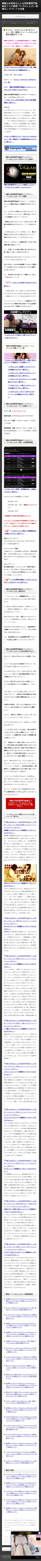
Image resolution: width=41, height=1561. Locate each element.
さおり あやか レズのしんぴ (20, 1530)
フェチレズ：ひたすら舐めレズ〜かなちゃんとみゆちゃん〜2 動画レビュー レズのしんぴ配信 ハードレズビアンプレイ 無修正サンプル (21, 1493)
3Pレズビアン (9, 1520)
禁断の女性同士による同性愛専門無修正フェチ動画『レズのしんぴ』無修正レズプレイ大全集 (20, 6)
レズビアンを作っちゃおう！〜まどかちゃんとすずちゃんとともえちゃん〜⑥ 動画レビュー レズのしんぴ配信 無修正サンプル (21, 1427)
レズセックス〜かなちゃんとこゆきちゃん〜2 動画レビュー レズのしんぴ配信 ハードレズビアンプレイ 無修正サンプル (21, 1358)
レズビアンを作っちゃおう (23, 1525)
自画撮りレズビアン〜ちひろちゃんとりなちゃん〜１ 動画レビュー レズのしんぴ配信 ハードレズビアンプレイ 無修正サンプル (21, 1300)
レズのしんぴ (11, 1525)
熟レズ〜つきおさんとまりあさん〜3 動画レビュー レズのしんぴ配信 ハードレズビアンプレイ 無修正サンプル (21, 1367)
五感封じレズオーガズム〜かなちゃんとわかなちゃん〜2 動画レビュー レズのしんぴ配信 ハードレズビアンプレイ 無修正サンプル (21, 1325)
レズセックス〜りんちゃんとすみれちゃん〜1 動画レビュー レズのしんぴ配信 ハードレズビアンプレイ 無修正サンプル (21, 1316)
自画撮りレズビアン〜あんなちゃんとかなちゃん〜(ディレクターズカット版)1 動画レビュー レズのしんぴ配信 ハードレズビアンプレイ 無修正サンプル (21, 1385)
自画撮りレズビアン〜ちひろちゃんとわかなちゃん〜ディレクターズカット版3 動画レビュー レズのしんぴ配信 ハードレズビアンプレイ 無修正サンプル (21, 1484)
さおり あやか (29, 1520)
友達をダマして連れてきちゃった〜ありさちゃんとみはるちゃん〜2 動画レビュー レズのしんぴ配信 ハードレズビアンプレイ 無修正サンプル (21, 1394)
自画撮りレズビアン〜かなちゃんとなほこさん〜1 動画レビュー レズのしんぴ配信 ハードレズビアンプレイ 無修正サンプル (21, 1409)
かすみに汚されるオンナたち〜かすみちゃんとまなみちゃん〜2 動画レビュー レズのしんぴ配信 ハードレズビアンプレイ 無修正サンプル (21, 1418)
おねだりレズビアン (19, 1520)
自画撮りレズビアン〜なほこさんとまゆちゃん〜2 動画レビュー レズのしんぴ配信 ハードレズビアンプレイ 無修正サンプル (21, 1445)
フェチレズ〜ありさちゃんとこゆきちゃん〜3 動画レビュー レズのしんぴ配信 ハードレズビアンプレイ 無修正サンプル (21, 1436)
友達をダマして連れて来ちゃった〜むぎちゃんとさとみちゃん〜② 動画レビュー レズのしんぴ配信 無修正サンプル (21, 1376)
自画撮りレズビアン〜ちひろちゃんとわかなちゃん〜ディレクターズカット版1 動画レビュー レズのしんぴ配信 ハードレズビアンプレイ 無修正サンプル (21, 1334)
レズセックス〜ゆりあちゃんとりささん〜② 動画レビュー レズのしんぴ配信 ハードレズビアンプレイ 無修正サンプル (21, 1454)
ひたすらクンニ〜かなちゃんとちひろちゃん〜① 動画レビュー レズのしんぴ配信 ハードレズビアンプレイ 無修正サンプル (21, 1350)
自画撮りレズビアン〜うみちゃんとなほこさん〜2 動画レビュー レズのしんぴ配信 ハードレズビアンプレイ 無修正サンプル (21, 1510)
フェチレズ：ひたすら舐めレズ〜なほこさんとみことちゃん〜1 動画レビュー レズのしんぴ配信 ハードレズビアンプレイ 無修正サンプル (21, 1476)
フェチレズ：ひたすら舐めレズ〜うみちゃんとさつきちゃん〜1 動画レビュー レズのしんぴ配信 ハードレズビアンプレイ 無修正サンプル (21, 1501)
